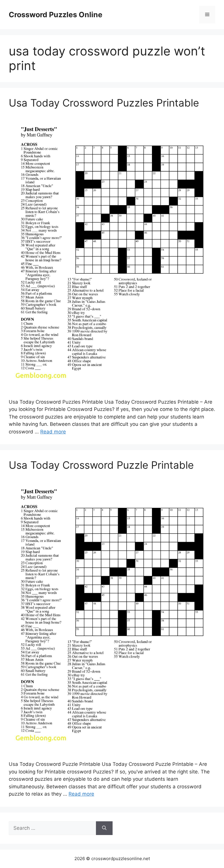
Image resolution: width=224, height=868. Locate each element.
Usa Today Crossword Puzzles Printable (104, 103)
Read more (53, 432)
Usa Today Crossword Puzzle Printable (101, 465)
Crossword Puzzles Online (55, 14)
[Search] (104, 828)
